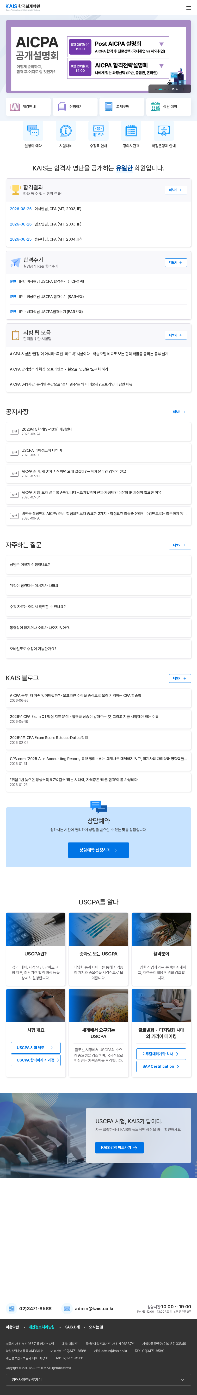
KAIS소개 (72, 1327)
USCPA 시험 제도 (30, 1047)
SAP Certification (158, 1066)
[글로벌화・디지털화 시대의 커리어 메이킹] (161, 1005)
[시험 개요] (35, 1005)
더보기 (173, 190)
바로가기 (28, 1244)
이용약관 (12, 1327)
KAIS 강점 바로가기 (116, 1147)
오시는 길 (96, 1327)
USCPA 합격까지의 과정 (35, 1060)
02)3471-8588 (35, 1308)
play (182, 89)
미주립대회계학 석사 (157, 1054)
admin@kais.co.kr (94, 1308)
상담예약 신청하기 (95, 850)
